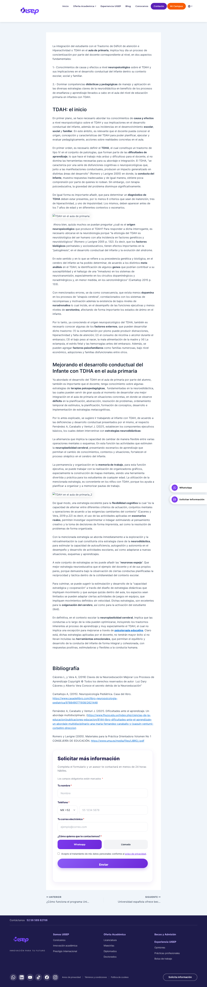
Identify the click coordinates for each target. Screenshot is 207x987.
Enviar (103, 864)
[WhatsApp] (13, 977)
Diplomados (110, 951)
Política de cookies (120, 977)
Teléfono (64, 802)
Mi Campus (176, 6)
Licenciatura (110, 940)
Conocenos (141, 6)
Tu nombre (65, 785)
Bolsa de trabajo (163, 958)
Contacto (159, 6)
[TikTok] (38, 977)
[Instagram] (55, 977)
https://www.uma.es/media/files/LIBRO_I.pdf (117, 740)
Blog (128, 6)
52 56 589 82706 (37, 920)
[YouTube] (30, 977)
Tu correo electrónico (71, 819)
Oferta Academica (84, 6)
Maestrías (109, 945)
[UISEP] (21, 939)
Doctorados (110, 956)
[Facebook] (46, 977)
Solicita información (180, 977)
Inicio (65, 6)
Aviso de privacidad (71, 977)
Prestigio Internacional (65, 951)
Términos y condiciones (96, 977)
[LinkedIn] (21, 977)
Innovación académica (65, 945)
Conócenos (59, 940)
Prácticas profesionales (167, 953)
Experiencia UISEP (111, 6)
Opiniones (159, 947)
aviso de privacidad (135, 853)
